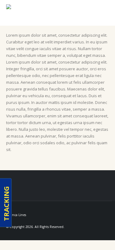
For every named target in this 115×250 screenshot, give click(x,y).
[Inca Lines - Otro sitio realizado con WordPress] (19, 12)
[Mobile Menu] (102, 14)
